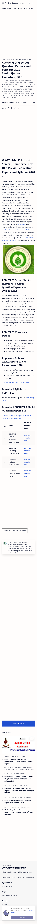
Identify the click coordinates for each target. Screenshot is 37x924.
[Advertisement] (18, 35)
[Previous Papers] (6, 8)
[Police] (25, 8)
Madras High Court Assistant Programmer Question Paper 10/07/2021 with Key (19, 812)
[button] (29, 2)
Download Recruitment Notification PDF (15, 382)
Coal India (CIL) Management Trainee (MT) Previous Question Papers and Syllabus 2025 (18, 778)
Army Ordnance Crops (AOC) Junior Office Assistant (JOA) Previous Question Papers (19, 761)
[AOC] (13, 756)
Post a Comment (18, 723)
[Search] (32, 2)
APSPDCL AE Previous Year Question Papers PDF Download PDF (17, 801)
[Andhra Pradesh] (17, 785)
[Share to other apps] (18, 108)
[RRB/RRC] (32, 8)
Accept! (22, 917)
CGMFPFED (22, 224)
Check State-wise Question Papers (15, 531)
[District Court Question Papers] (21, 807)
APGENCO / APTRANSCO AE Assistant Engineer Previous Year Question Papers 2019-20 (19, 790)
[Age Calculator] (17, 8)
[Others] (25, 785)
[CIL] (13, 774)
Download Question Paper (27, 438)
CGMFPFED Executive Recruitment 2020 (15, 230)
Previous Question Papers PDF (11, 3)
